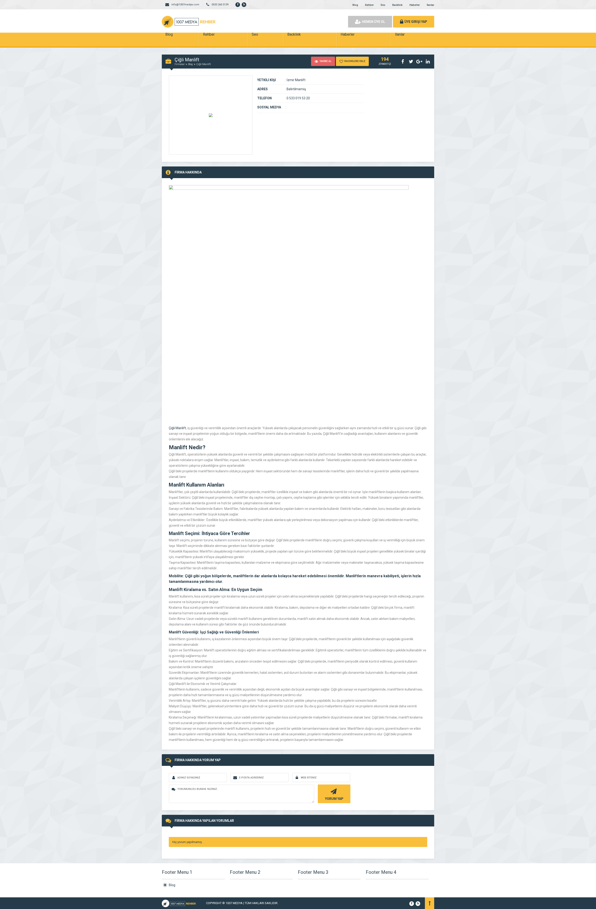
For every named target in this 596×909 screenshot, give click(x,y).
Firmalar (180, 64)
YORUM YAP (334, 799)
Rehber (369, 5)
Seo (383, 5)
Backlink (397, 5)
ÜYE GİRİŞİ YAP (415, 22)
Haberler (415, 5)
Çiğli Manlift (203, 64)
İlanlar (430, 5)
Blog (355, 5)
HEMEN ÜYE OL (373, 22)
